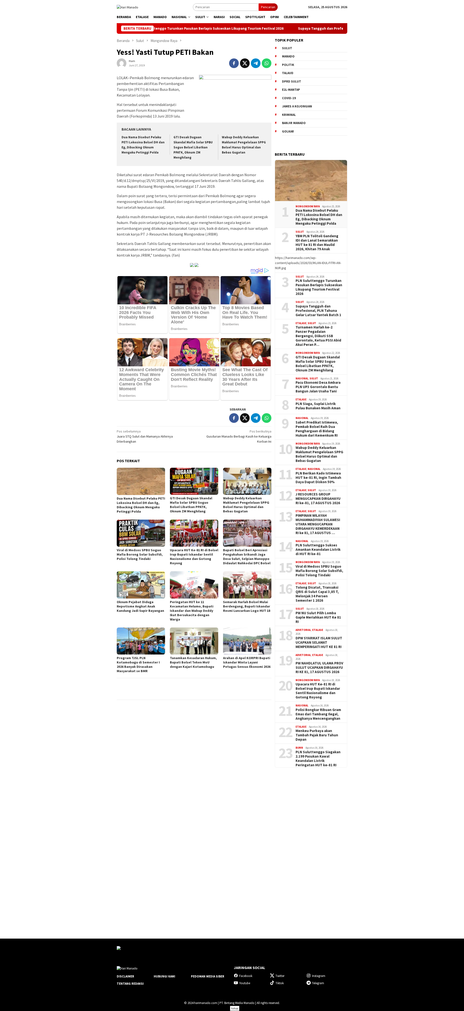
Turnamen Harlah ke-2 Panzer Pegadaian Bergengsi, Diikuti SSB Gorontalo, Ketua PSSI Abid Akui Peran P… (318, 336)
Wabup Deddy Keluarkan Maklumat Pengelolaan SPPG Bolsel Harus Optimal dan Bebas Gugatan (246, 504)
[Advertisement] (311, 848)
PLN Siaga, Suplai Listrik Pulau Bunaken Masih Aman (318, 406)
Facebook (245, 976)
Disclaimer (125, 976)
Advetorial (303, 630)
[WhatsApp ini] (266, 63)
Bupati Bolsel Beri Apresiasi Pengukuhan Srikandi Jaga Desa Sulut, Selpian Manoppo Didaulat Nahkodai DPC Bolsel (246, 556)
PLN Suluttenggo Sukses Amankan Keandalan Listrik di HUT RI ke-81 (318, 549)
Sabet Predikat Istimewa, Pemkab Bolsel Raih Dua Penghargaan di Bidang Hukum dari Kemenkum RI (317, 429)
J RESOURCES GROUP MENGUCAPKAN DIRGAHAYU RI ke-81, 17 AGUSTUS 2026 (318, 498)
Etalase (301, 323)
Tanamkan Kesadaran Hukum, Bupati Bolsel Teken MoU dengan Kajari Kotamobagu (193, 662)
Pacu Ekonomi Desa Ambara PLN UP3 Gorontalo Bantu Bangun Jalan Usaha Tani (318, 386)
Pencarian (268, 7)
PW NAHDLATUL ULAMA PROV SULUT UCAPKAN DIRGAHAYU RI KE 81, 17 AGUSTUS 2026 (319, 667)
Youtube (244, 983)
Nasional (302, 378)
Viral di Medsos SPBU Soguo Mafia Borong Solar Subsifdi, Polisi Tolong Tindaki (140, 554)
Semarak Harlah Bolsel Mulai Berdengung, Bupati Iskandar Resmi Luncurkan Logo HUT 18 (246, 606)
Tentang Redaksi (130, 984)
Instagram (318, 976)
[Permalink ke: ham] (121, 63)
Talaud (287, 73)
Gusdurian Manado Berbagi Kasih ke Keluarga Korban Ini (238, 436)
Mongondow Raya (308, 206)
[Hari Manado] (127, 7)
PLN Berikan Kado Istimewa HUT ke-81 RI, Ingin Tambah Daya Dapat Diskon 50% (318, 477)
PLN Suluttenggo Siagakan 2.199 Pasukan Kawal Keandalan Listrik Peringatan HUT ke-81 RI (318, 758)
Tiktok (280, 983)
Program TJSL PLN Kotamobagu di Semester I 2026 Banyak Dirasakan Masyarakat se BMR (138, 664)
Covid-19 (289, 98)
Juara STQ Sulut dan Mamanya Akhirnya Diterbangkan (145, 436)
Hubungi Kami (164, 976)
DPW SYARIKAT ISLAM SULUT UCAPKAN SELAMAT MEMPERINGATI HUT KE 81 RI (319, 642)
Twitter (280, 976)
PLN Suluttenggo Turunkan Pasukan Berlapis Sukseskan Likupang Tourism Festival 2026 (167, 28)
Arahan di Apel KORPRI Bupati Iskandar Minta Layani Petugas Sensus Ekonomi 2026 (246, 662)
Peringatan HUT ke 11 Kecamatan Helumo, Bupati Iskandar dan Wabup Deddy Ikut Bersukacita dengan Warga (191, 610)
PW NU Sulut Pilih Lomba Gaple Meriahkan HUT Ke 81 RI (318, 617)
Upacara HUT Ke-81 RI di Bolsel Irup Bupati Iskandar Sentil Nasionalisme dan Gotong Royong (194, 556)
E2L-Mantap (291, 90)
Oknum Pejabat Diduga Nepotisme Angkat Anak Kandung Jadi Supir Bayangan (140, 606)
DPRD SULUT (291, 81)
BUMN (299, 747)
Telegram (318, 983)
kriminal (289, 115)
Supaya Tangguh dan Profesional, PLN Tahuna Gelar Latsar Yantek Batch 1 (316, 28)
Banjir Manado (294, 123)
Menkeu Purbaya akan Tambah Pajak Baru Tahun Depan (317, 735)
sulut (287, 48)
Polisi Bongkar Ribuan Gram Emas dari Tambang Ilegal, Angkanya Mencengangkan (318, 714)
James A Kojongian (297, 106)
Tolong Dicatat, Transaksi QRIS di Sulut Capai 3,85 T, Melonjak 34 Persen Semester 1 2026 (317, 594)
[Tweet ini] (245, 63)
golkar (288, 131)
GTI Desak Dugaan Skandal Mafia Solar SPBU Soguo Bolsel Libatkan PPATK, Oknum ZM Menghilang (193, 147)
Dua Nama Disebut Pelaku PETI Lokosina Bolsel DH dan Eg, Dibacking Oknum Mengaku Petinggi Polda (141, 505)
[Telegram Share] (256, 63)
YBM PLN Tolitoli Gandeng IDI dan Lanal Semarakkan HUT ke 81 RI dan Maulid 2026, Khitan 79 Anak (317, 242)
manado (288, 56)
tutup (234, 1008)
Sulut (300, 231)
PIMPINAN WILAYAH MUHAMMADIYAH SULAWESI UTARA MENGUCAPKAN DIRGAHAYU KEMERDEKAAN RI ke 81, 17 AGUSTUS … (318, 524)
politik (288, 65)
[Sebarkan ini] (234, 63)
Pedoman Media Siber (207, 976)
